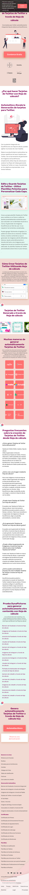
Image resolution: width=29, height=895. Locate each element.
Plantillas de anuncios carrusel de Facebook (13, 861)
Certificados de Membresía (8, 839)
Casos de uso (24, 886)
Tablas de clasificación (7, 773)
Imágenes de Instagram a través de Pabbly (13, 792)
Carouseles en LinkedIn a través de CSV (12, 808)
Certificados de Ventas (7, 836)
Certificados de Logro (7, 827)
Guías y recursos (5, 801)
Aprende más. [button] (5, 10)
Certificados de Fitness (7, 817)
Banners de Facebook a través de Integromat (13, 786)
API (21, 404)
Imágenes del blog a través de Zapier (11, 804)
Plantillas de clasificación (8, 846)
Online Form (9, 415)
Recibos (3, 761)
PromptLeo (18, 882)
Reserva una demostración (14, 738)
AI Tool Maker (4, 798)
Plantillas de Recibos (7, 867)
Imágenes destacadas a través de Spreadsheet (14, 811)
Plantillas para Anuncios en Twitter (10, 858)
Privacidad (25, 890)
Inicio (2, 886)
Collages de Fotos (6, 770)
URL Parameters (20, 415)
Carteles (3, 767)
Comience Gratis (14, 54)
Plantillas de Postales (7, 855)
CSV (11, 394)
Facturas (3, 776)
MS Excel (10, 404)
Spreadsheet (21, 394)
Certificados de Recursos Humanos (11, 833)
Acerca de (15, 886)
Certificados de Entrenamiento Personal (12, 820)
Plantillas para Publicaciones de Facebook (12, 864)
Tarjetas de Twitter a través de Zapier (11, 795)
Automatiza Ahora (14, 728)
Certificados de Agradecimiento (10, 824)
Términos (3, 890)
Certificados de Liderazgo (8, 830)
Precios (8, 886)
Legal (14, 890)
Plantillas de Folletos (6, 849)
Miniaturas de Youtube (7, 758)
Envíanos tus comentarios (8, 880)
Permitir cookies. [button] (22, 6)
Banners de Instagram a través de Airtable (13, 789)
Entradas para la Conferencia (9, 764)
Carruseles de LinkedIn (7, 779)
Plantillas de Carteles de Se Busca (10, 852)
